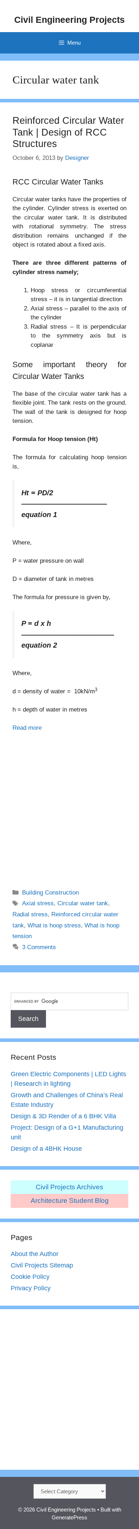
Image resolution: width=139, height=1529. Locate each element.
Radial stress (30, 914)
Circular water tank (82, 903)
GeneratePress (69, 1517)
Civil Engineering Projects (69, 20)
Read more (27, 727)
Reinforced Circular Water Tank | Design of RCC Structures (68, 132)
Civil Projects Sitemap (42, 1265)
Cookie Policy (30, 1276)
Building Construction (50, 892)
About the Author (34, 1253)
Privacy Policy (31, 1288)
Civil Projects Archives (69, 1187)
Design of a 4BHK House (46, 1148)
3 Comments (39, 947)
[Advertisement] (69, 805)
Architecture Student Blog (70, 1200)
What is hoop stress (54, 925)
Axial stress (38, 903)
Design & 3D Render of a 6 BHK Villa (63, 1116)
